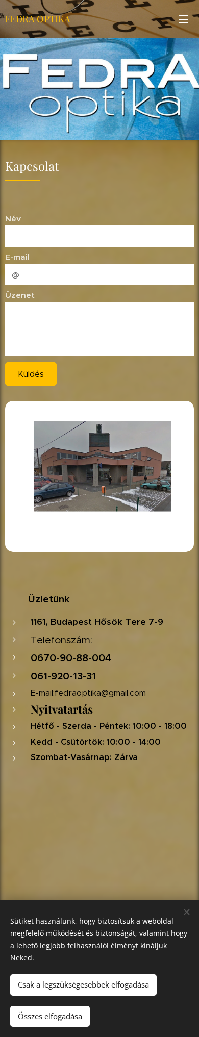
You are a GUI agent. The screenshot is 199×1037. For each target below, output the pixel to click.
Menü (183, 19)
